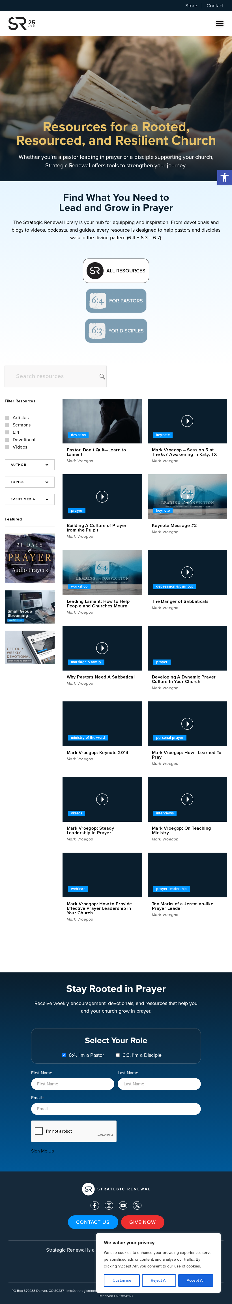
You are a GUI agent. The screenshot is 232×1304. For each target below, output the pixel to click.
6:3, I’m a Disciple (142, 1055)
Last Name (128, 1072)
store (191, 5)
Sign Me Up (42, 1151)
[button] (224, 177)
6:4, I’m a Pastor (86, 1055)
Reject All (159, 1280)
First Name (41, 1072)
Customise (122, 1280)
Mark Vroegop (80, 460)
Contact (215, 5)
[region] (158, 1263)
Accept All (195, 1280)
